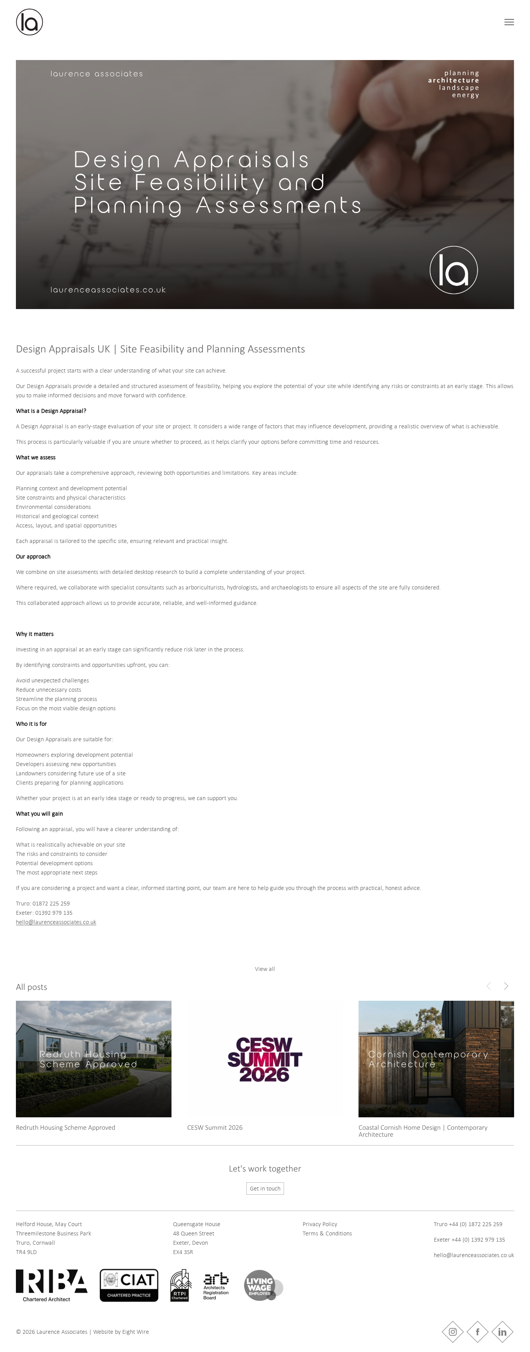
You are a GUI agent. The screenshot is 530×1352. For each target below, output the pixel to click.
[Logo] (29, 22)
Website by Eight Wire (121, 1332)
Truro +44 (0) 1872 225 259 (468, 1224)
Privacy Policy (320, 1224)
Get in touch (265, 1188)
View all (265, 969)
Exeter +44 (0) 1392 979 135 (469, 1240)
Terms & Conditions (327, 1233)
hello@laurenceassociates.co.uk (56, 922)
